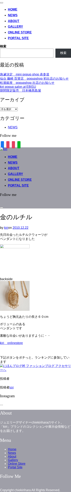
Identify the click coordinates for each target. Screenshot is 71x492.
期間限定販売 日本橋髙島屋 (20, 90)
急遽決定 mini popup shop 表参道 (24, 74)
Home (12, 9)
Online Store (20, 32)
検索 (3, 46)
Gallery (15, 26)
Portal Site (18, 38)
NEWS (13, 127)
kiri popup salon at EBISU (18, 86)
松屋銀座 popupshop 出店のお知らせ (27, 82)
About (13, 21)
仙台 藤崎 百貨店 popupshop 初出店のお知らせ (34, 78)
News (13, 15)
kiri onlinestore (11, 343)
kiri (6, 227)
